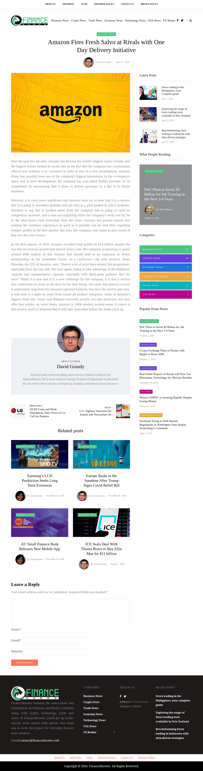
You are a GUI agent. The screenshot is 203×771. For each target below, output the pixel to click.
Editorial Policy (104, 4)
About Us (50, 4)
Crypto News (78, 20)
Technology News (135, 20)
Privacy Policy (149, 4)
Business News (60, 20)
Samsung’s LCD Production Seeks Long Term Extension (40, 480)
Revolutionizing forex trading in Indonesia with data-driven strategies (176, 134)
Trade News (95, 20)
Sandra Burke (36, 496)
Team (84, 4)
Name (16, 629)
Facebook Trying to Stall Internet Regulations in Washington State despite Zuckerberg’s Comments (163, 424)
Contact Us (127, 4)
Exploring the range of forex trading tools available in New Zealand (176, 112)
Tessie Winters (165, 209)
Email (16, 640)
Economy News (114, 20)
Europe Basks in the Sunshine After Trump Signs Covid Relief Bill (102, 480)
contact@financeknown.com (39, 740)
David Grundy (104, 62)
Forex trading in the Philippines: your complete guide (173, 91)
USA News (154, 20)
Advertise (68, 4)
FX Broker (169, 20)
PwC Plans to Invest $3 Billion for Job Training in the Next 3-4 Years (164, 194)
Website (17, 651)
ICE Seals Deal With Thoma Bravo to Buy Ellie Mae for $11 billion (101, 549)
